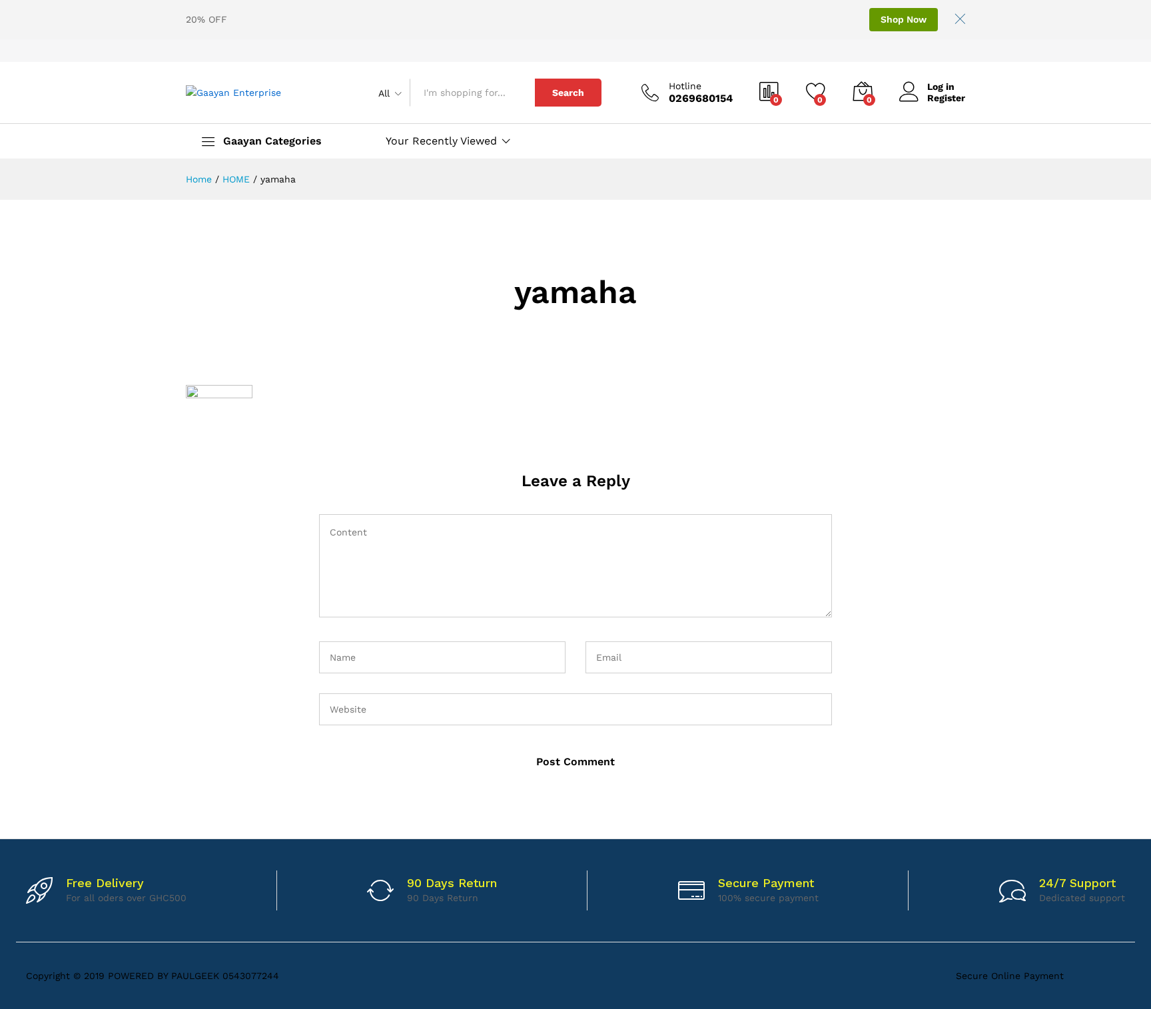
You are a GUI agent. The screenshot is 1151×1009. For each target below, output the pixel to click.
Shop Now (904, 19)
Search (568, 92)
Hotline (685, 86)
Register (946, 98)
